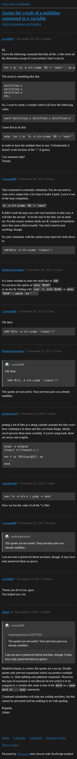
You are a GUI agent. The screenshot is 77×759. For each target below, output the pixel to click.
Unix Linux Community (16, 3)
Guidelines (35, 737)
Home (5, 737)
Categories (19, 737)
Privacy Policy (10, 745)
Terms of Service (56, 737)
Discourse (23, 753)
